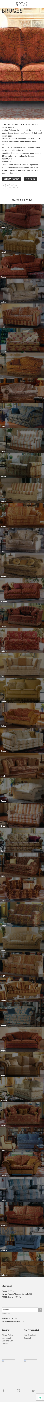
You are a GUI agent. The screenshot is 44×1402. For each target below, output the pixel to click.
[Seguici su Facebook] (3, 1390)
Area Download (30, 1335)
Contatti (5, 1344)
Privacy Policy (7, 1335)
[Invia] (40, 1310)
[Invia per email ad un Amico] (12, 185)
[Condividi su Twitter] (8, 185)
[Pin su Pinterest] (16, 185)
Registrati (27, 1338)
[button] (3, 4)
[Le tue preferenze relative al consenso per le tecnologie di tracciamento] (40, 1398)
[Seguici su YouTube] (33, 1390)
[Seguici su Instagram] (18, 1390)
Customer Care (7, 1341)
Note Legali (6, 1338)
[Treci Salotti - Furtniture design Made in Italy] (22, 4)
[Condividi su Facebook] (4, 185)
